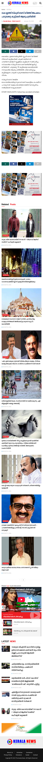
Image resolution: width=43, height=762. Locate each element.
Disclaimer (29, 752)
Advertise (19, 752)
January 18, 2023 (29, 21)
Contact (35, 755)
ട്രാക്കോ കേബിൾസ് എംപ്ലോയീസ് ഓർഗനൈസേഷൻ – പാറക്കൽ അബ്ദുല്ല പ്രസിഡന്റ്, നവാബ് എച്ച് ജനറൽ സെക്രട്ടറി (19, 527)
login (7, 586)
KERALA (9, 9)
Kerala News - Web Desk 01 (11, 21)
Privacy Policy (8, 755)
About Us (10, 752)
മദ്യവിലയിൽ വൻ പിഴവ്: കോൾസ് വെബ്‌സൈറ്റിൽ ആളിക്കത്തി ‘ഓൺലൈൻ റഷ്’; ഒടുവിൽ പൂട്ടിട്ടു (25, 681)
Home (3, 9)
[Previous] (19, 580)
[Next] (23, 580)
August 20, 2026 (7, 573)
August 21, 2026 (7, 491)
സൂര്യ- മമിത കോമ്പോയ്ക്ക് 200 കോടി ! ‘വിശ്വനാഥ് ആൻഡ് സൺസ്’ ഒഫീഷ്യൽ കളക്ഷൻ (26, 712)
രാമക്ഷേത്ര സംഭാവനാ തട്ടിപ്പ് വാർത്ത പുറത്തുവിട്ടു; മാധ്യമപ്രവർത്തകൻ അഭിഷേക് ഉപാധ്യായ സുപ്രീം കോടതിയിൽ (18, 321)
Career (27, 755)
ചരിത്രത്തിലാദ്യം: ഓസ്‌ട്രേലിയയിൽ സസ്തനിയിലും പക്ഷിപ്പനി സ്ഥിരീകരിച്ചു (25, 667)
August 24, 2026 (7, 245)
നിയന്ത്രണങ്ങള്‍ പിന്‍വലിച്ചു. (13, 616)
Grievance (19, 755)
